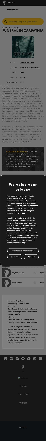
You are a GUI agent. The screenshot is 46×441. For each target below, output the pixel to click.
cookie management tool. (16, 213)
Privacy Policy (22, 206)
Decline (14, 257)
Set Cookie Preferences (23, 251)
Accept (31, 257)
